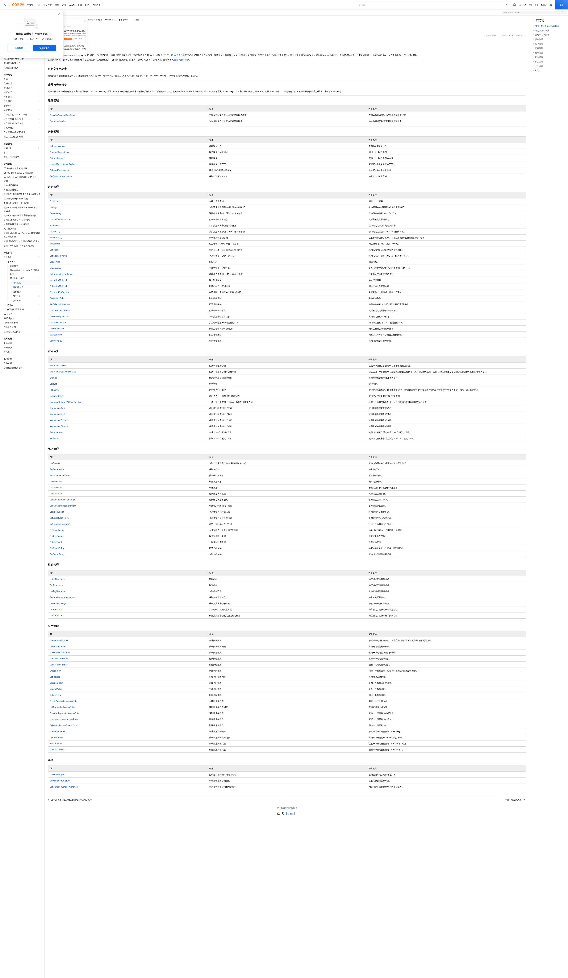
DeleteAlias (55, 261)
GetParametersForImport (61, 273)
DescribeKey (55, 213)
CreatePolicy (55, 670)
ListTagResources (58, 591)
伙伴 (80, 4)
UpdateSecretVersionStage (62, 499)
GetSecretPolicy (57, 554)
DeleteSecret (56, 481)
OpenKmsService (58, 121)
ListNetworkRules (58, 646)
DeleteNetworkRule (59, 664)
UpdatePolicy (56, 688)
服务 (87, 4)
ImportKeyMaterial (58, 279)
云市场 (72, 4)
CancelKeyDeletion (58, 298)
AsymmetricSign (57, 408)
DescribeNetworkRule (60, 652)
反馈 (292, 813)
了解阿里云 (97, 4)
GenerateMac (56, 432)
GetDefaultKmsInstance (61, 176)
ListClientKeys (56, 737)
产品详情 (504, 35)
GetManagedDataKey (60, 780)
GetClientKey (56, 743)
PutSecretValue (57, 529)
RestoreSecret (56, 536)
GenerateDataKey (58, 365)
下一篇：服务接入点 (512, 799)
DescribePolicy (56, 682)
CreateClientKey (57, 731)
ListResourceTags (58, 603)
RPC (97, 54)
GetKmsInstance (57, 158)
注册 (551, 4)
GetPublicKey (56, 237)
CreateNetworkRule (59, 640)
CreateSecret (56, 487)
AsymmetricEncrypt (59, 420)
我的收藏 (518, 35)
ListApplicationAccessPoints (62, 707)
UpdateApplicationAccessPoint (64, 719)
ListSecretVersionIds (59, 517)
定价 (64, 4)
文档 (530, 4)
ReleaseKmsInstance (59, 170)
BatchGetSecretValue (60, 475)
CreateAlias (55, 243)
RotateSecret (56, 542)
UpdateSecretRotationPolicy (63, 505)
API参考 (99, 19)
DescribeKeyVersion (59, 316)
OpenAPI (109, 19)
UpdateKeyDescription (60, 219)
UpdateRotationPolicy (60, 310)
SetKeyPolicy (56, 334)
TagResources (56, 585)
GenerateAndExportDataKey (63, 371)
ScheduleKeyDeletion (60, 292)
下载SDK (173, 54)
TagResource (56, 609)
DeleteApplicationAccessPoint (63, 725)
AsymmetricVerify (58, 414)
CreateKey (54, 201)
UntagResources (57, 579)
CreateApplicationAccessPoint (64, 701)
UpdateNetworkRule (59, 658)
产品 (38, 4)
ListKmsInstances (58, 145)
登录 (561, 4)
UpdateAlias (55, 267)
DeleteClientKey (57, 749)
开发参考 (89, 19)
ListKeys (53, 207)
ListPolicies (55, 676)
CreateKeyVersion (58, 322)
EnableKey (55, 225)
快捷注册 (19, 48)
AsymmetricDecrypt (59, 426)
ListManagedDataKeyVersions (64, 786)
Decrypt (53, 383)
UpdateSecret (56, 493)
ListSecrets (55, 463)
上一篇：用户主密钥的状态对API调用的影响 (71, 799)
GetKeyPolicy (56, 340)
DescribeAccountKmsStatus (62, 115)
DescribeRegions (58, 774)
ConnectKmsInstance (60, 151)
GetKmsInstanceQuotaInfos (62, 597)
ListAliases (54, 249)
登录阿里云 (44, 47)
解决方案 (47, 4)
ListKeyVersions (57, 328)
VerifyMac (54, 438)
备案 (536, 4)
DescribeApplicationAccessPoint (64, 713)
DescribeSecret (57, 511)
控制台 (543, 4)
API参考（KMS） (123, 19)
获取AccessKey (181, 59)
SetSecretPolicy (57, 548)
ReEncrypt (54, 389)
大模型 (30, 4)
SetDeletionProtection (60, 304)
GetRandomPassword (60, 523)
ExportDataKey (57, 395)
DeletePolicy (55, 694)
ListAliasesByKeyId (58, 255)
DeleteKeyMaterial (58, 286)
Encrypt (53, 377)
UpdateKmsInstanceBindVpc (63, 164)
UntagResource (57, 615)
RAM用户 (208, 91)
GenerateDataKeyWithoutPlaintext (66, 401)
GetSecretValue (57, 469)
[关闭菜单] (4, 4)
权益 (57, 4)
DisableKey (55, 231)
